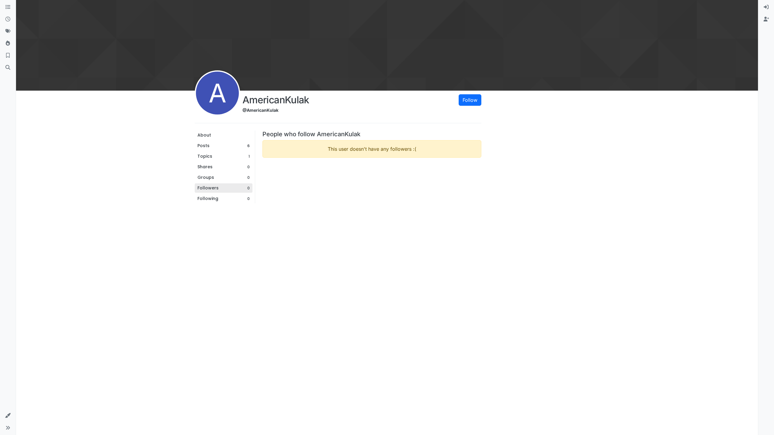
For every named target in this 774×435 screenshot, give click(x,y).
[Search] (7, 67)
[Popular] (7, 43)
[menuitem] (766, 7)
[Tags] (7, 31)
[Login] (766, 7)
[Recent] (7, 19)
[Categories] (7, 7)
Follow (470, 100)
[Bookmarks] (7, 55)
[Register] (766, 19)
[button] (7, 415)
